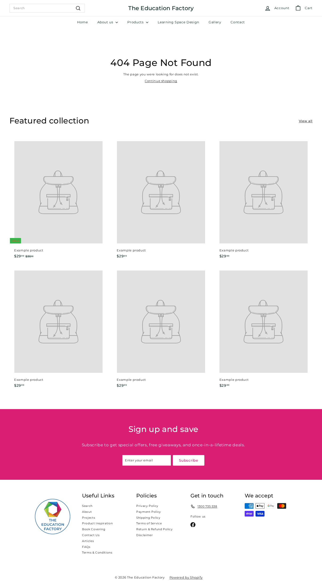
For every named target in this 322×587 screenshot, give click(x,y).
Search (87, 506)
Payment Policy (148, 511)
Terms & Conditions (97, 552)
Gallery (215, 22)
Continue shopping (161, 81)
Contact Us (91, 535)
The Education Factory (161, 8)
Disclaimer (144, 535)
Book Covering (93, 529)
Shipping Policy (148, 517)
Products (136, 22)
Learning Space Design (178, 22)
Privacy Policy (147, 506)
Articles (88, 541)
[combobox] (47, 8)
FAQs (86, 547)
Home (82, 22)
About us (106, 22)
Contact (238, 22)
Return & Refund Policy (154, 529)
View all (306, 121)
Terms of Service (149, 523)
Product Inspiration (97, 523)
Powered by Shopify (186, 577)
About (87, 511)
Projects (88, 517)
